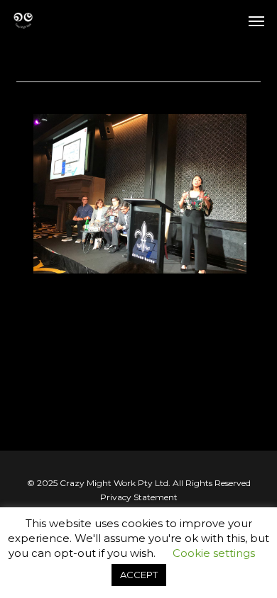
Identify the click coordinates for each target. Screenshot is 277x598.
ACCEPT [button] (139, 574)
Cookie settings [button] (214, 553)
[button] (256, 20)
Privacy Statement (139, 497)
